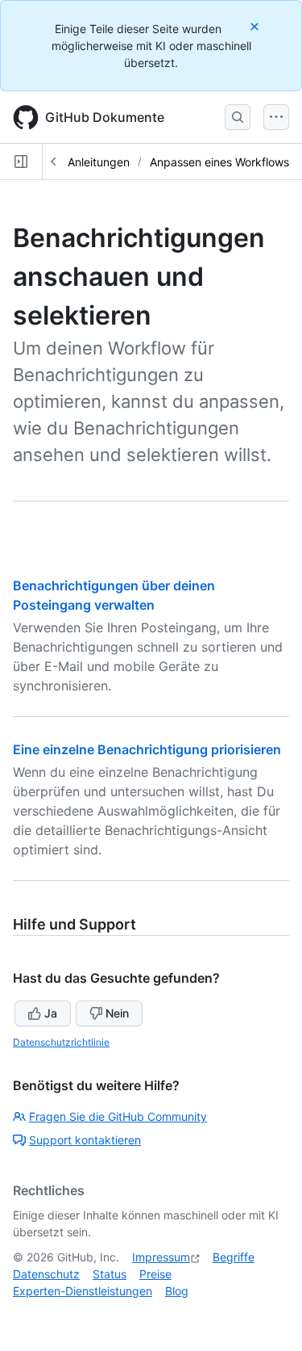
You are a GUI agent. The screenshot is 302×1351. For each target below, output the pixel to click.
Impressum (161, 1257)
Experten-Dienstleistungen (82, 1291)
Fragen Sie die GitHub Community (118, 1116)
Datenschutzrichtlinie (61, 1042)
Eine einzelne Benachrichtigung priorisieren (147, 749)
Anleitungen (99, 162)
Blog (176, 1291)
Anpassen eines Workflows (219, 162)
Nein (117, 1013)
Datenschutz (46, 1274)
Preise (155, 1274)
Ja (50, 1013)
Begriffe (233, 1257)
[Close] (256, 26)
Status (109, 1274)
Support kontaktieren (85, 1140)
